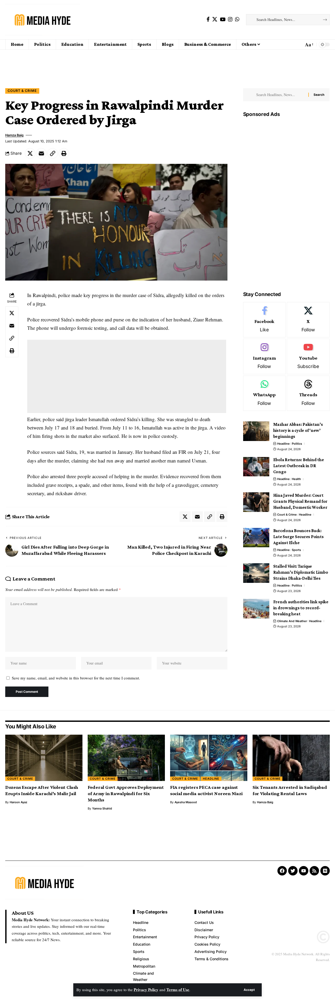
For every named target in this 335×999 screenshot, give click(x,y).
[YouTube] (223, 19)
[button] (249, 990)
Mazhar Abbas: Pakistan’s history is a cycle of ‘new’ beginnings (298, 430)
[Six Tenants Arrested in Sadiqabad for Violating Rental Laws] (291, 758)
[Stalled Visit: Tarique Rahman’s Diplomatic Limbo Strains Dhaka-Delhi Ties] (256, 573)
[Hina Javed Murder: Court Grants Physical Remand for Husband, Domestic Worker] (256, 502)
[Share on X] (30, 153)
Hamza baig (14, 135)
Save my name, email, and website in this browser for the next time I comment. (76, 677)
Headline (283, 443)
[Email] (41, 153)
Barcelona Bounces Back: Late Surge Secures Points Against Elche (298, 536)
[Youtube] (308, 356)
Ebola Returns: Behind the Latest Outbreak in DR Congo (298, 466)
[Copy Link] (52, 153)
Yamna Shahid (102, 808)
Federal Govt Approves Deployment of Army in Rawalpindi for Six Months (126, 793)
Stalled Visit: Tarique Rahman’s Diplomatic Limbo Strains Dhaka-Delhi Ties (300, 572)
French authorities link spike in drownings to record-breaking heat (300, 607)
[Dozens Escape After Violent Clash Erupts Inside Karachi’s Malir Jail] (43, 758)
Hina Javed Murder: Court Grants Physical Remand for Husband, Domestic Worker (300, 501)
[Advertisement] (167, 63)
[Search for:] (280, 94)
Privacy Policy (146, 989)
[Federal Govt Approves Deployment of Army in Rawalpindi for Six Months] (126, 758)
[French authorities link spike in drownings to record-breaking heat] (256, 608)
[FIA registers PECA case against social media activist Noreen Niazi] (208, 758)
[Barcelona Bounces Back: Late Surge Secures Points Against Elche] (256, 538)
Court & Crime (22, 91)
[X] (215, 19)
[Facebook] (208, 19)
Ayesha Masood (186, 802)
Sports (296, 550)
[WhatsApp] (237, 19)
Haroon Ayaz (18, 802)
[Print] (64, 153)
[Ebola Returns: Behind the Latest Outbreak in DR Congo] (256, 467)
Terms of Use (177, 989)
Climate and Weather (292, 621)
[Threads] (308, 393)
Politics (297, 443)
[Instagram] (230, 19)
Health (296, 479)
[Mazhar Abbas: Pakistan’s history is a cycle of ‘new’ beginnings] (256, 431)
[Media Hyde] (42, 19)
